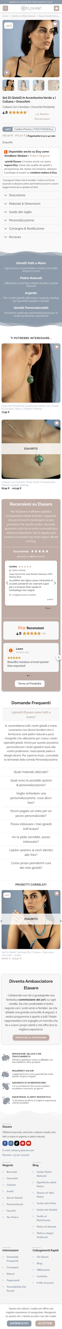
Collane (11, 1184)
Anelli (10, 1191)
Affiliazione (43, 1269)
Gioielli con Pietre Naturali (23, 16)
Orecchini (12, 1178)
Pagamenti (13, 1280)
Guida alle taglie (20, 212)
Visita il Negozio (39, 155)
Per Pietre (12, 1217)
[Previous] (8, 48)
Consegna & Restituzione (26, 228)
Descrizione (17, 195)
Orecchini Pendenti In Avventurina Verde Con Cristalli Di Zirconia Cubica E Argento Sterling (30, 407)
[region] (31, 583)
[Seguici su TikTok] (16, 1143)
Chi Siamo (43, 1256)
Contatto (42, 1276)
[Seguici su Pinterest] (22, 1143)
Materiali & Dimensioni (24, 203)
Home (5, 16)
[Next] (54, 48)
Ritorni (11, 1273)
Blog (39, 1263)
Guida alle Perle (46, 1203)
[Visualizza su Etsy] (10, 650)
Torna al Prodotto (29, 683)
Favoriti (11, 1210)
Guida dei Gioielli (47, 1209)
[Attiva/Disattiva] (5, 195)
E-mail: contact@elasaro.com (18, 1150)
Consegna (13, 1267)
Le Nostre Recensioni (42, 117)
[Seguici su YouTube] (28, 1143)
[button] (7, 583)
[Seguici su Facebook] (5, 1143)
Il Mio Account (45, 1282)
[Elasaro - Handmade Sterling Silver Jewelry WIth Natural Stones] (31, 8)
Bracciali (12, 1171)
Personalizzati (15, 1204)
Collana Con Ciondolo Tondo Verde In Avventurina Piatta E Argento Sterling (28, 483)
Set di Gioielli (15, 1197)
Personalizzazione (21, 220)
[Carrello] (56, 8)
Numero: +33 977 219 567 (15, 1155)
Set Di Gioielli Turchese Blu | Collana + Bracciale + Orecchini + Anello (28, 954)
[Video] (7, 72)
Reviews (15, 237)
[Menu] (5, 8)
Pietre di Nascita (46, 1226)
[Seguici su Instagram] (11, 1143)
